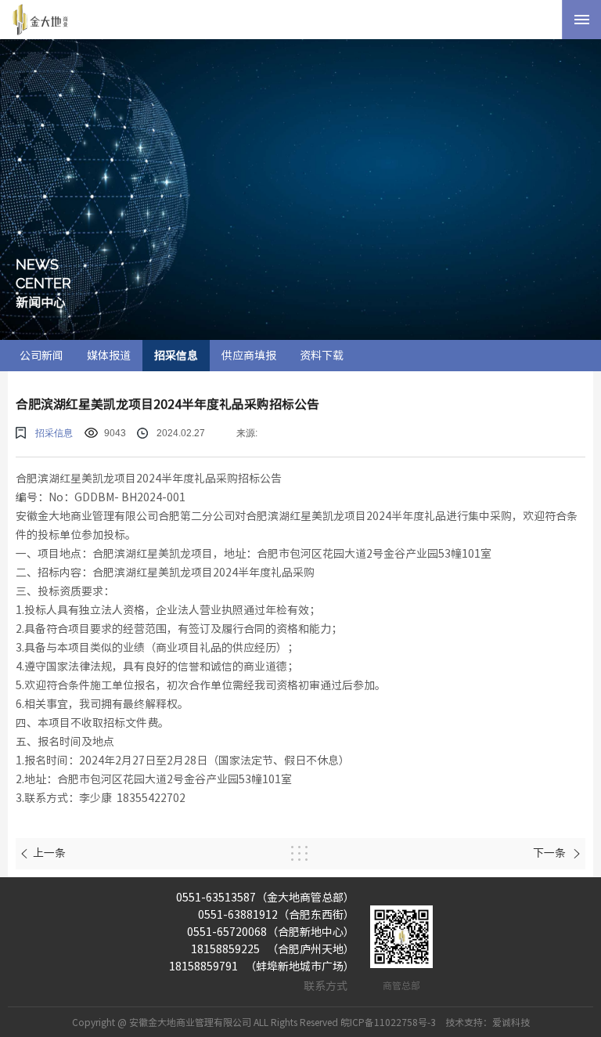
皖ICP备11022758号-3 (388, 1022)
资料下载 (322, 355)
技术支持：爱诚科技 (487, 1022)
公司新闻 (41, 355)
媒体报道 (109, 355)
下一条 (550, 852)
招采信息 (176, 355)
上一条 (49, 852)
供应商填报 (248, 355)
